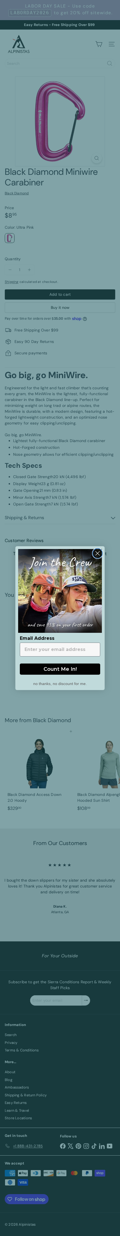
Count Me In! (60, 669)
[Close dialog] (97, 553)
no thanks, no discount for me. (60, 683)
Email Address (37, 638)
